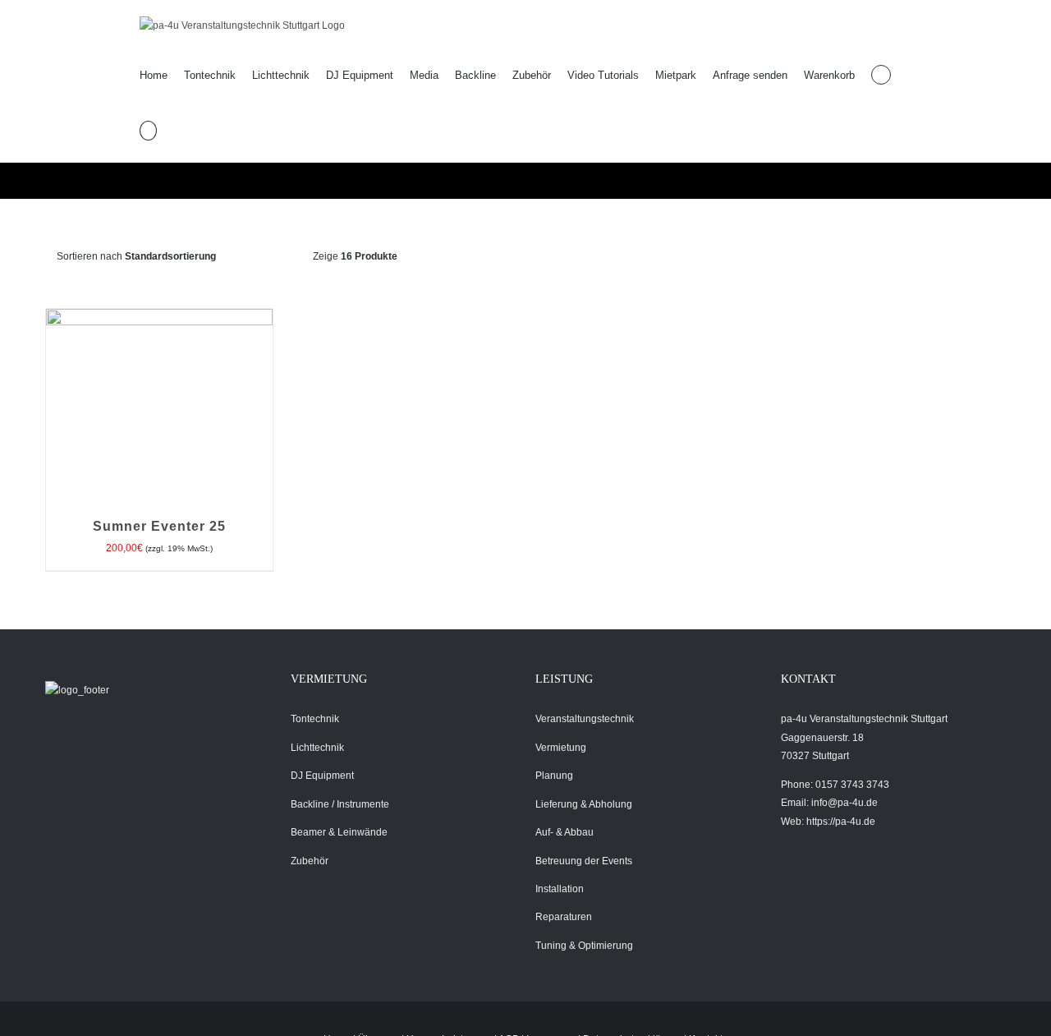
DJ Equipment (322, 775)
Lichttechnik (317, 747)
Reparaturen (563, 917)
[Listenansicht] (507, 257)
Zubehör (309, 861)
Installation (559, 889)
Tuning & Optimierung (584, 945)
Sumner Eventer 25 (159, 526)
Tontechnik (315, 719)
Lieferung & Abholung (583, 804)
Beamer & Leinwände (339, 832)
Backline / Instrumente (340, 804)
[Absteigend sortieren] (280, 257)
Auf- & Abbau (564, 832)
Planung (554, 775)
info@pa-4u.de (844, 802)
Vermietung (560, 747)
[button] (148, 131)
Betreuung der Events (583, 861)
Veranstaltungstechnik (584, 719)
